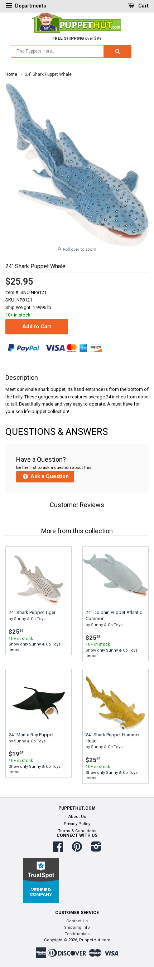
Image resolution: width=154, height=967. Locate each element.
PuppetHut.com (94, 940)
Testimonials (77, 934)
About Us (77, 816)
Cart (143, 6)
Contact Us (77, 921)
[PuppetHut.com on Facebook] (58, 849)
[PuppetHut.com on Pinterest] (77, 849)
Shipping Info (77, 927)
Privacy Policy (77, 823)
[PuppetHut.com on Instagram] (96, 849)
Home (11, 74)
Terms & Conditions (77, 831)
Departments (30, 6)
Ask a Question (49, 476)
